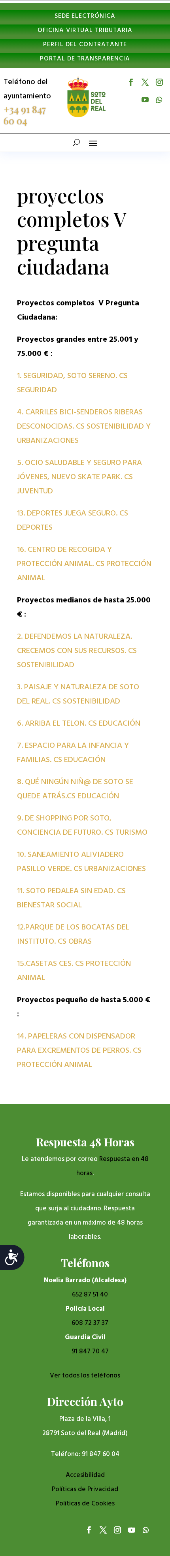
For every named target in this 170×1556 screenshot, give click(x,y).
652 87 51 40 (90, 1294)
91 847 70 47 (90, 1351)
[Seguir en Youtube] (145, 99)
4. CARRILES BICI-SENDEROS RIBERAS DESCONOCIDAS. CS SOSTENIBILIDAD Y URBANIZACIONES (84, 426)
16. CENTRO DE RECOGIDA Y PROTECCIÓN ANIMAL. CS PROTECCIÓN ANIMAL (84, 564)
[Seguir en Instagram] (159, 82)
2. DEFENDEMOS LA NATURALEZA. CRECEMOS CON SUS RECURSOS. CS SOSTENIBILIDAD (77, 651)
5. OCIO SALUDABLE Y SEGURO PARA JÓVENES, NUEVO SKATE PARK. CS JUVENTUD (79, 477)
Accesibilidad (85, 1475)
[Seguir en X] (145, 82)
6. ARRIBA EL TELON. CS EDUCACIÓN (78, 723)
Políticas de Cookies (85, 1503)
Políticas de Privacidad (85, 1489)
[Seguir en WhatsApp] (159, 99)
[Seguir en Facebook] (131, 82)
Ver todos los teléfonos (85, 1375)
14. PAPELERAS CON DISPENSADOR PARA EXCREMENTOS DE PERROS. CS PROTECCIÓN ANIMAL (79, 1050)
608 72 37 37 (90, 1323)
